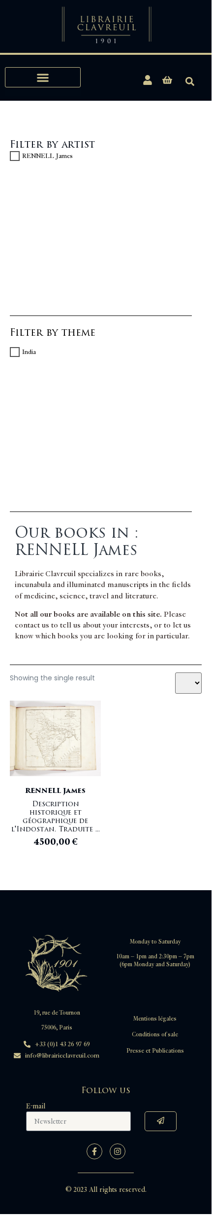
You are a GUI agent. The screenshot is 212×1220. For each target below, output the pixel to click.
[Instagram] (117, 1151)
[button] (43, 77)
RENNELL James (47, 156)
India (29, 352)
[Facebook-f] (94, 1151)
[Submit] (161, 1121)
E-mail (35, 1106)
